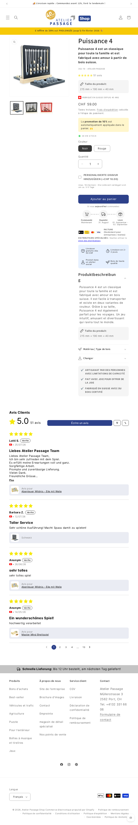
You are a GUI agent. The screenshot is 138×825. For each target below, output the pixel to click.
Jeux (12, 750)
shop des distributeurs (89, 240)
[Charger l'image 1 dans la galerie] (16, 107)
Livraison (76, 697)
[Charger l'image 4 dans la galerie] (46, 107)
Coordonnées (94, 817)
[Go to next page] (90, 647)
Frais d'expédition (107, 109)
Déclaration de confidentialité (79, 708)
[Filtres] (117, 423)
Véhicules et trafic (21, 705)
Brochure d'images (52, 697)
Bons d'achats (18, 689)
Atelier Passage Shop (33, 809)
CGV (72, 689)
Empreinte (46, 713)
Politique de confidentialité (37, 813)
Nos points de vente (53, 734)
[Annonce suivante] (131, 3)
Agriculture (16, 713)
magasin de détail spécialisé (51, 724)
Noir (85, 148)
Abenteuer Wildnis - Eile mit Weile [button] (42, 491)
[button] (8, 17)
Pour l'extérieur (19, 730)
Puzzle (13, 721)
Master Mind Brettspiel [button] (35, 634)
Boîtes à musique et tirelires (20, 740)
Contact (45, 705)
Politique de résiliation (117, 817)
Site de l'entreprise (52, 689)
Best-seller (16, 697)
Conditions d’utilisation (67, 813)
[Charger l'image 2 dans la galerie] (31, 107)
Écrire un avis (79, 423)
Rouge (102, 148)
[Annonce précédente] (7, 3)
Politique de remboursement (80, 720)
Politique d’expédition (95, 813)
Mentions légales (120, 813)
